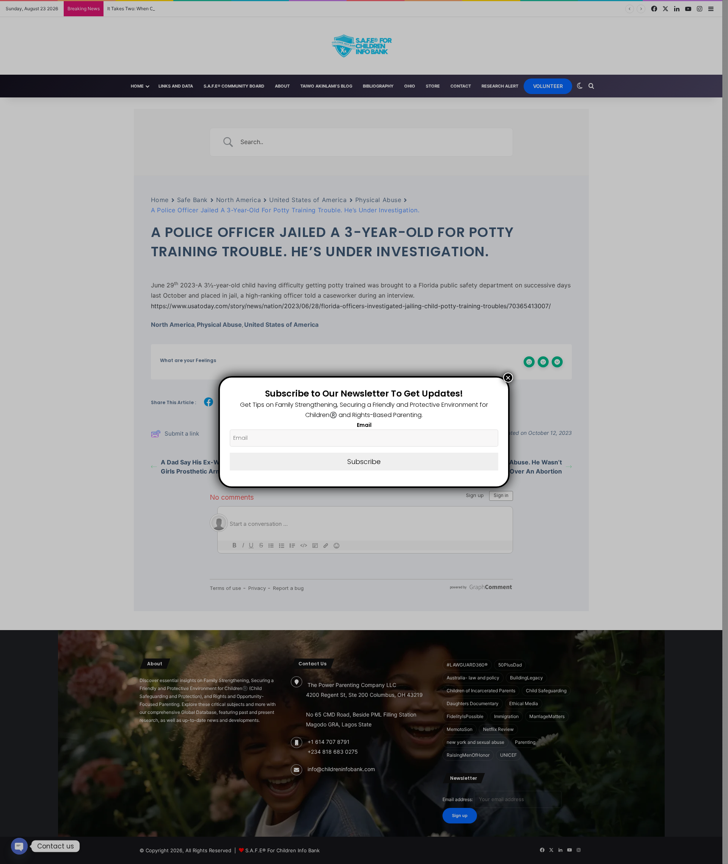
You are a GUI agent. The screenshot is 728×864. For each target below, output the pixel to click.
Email (364, 425)
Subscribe (364, 461)
